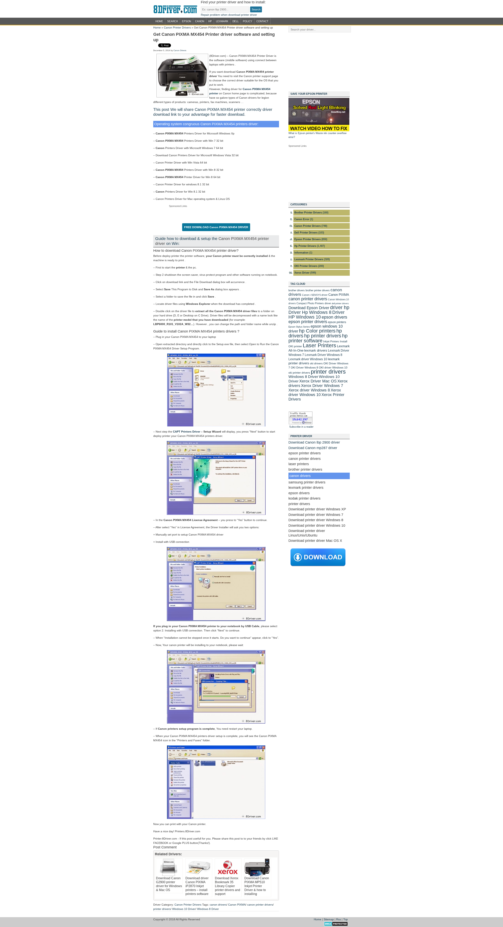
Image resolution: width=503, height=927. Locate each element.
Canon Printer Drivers (177, 27)
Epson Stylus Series (299, 326)
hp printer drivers (322, 335)
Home (159, 21)
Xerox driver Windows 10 (314, 392)
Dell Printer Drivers (306, 232)
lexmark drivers (315, 350)
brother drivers (296, 290)
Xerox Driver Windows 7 (322, 385)
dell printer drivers (340, 303)
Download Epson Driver (308, 308)
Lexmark (222, 21)
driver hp (339, 307)
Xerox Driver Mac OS (318, 381)
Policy (247, 21)
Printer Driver (177, 9)
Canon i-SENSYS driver (315, 295)
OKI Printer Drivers (305, 266)
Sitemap (329, 919)
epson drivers (334, 317)
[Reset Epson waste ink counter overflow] (318, 130)
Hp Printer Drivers (305, 245)
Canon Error (301, 219)
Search (172, 21)
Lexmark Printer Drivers (308, 259)
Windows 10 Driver (184, 908)
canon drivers (218, 904)
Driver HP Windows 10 (316, 315)
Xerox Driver (301, 272)
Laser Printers (319, 345)
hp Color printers (317, 330)
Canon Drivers (179, 50)
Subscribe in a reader (301, 426)
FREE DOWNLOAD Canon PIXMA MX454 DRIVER (216, 227)
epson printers (337, 322)
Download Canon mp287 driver (312, 448)
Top (345, 919)
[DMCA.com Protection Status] (336, 925)
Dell (235, 21)
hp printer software (318, 338)
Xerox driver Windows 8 (309, 390)
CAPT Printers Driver (186, 431)
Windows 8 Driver (208, 908)
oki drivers (316, 363)
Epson (186, 21)
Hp (210, 21)
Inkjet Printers (331, 341)
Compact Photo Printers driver (313, 303)
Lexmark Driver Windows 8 (323, 354)
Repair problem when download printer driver (229, 14)
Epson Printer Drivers (307, 239)
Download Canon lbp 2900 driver (314, 442)
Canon (199, 21)
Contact (262, 21)
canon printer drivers (260, 904)
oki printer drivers (299, 372)
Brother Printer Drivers (308, 212)
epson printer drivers (307, 321)
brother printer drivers (318, 290)
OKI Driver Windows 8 (304, 367)
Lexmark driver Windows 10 (307, 359)
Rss (338, 919)
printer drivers (162, 908)
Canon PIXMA (237, 904)
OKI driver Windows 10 (333, 367)
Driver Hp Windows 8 (309, 312)
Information (301, 252)
